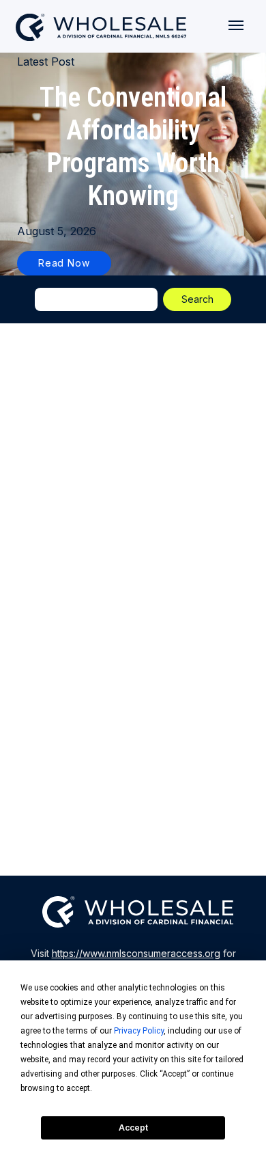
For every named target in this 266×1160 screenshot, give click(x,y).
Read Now (64, 263)
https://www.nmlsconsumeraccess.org (136, 953)
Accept (133, 1127)
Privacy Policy (139, 1031)
